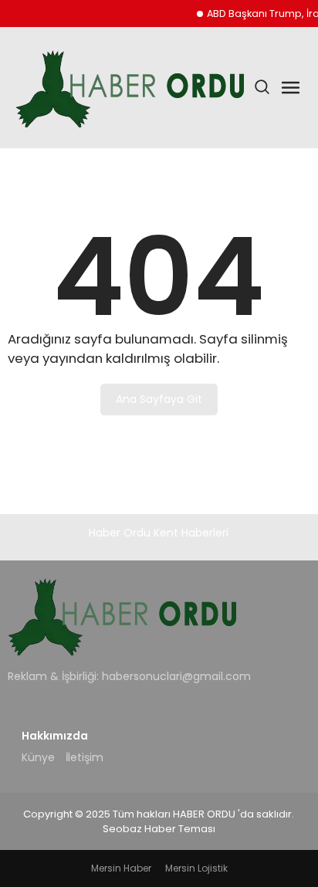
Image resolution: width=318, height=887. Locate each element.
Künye (38, 757)
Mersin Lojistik (196, 868)
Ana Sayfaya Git (159, 399)
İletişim (84, 757)
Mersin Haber (121, 868)
